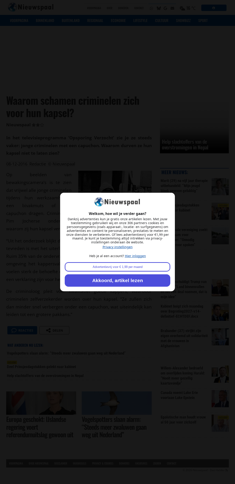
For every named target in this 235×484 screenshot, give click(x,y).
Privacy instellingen (118, 247)
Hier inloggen (135, 256)
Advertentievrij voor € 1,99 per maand (118, 267)
